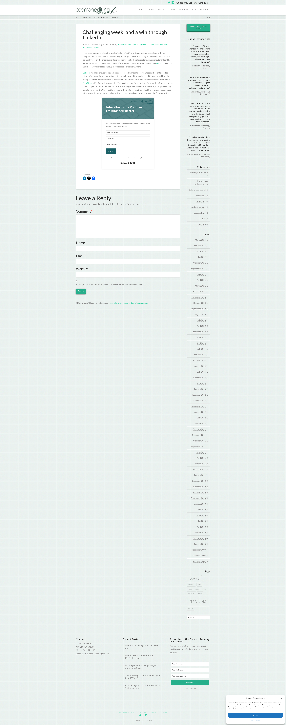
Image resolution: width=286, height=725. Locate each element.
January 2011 (200, 475)
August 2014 (200, 366)
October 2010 (199, 492)
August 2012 (200, 412)
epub (199, 584)
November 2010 (198, 486)
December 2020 (198, 297)
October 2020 (199, 303)
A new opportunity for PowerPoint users (142, 646)
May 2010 (201, 521)
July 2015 (201, 349)
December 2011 (198, 435)
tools (200, 593)
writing (190, 608)
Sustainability (200, 213)
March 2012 (200, 423)
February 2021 (199, 291)
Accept (255, 715)
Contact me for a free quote (198, 27)
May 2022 (201, 257)
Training (172, 9)
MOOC (190, 589)
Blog (194, 9)
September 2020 (198, 308)
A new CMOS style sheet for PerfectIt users (139, 656)
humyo (159, 63)
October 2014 (199, 360)
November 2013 (198, 377)
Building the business (129, 45)
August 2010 (200, 504)
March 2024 (200, 240)
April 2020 (201, 326)
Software (200, 201)
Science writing (200, 589)
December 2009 (198, 549)
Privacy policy (255, 721)
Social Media (200, 195)
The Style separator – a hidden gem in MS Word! (142, 676)
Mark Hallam (145, 722)
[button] (281, 698)
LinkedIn (86, 72)
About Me (183, 9)
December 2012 (198, 395)
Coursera (191, 584)
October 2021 (199, 263)
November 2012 (198, 400)
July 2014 (201, 372)
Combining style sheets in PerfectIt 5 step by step (142, 686)
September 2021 (198, 268)
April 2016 (201, 343)
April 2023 (201, 251)
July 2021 (201, 274)
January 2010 (200, 544)
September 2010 (198, 498)
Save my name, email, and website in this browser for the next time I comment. (109, 284)
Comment (84, 211)
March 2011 (200, 463)
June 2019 (201, 337)
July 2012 (201, 417)
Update (201, 224)
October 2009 (199, 561)
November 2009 (198, 555)
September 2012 (198, 406)
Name (81, 243)
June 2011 (201, 452)
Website (82, 269)
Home (141, 9)
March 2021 (200, 286)
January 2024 (200, 245)
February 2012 (199, 429)
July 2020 (201, 320)
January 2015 (200, 354)
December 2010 (198, 481)
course (194, 578)
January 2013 (200, 389)
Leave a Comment (92, 47)
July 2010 (201, 509)
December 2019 (198, 331)
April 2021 (201, 280)
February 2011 (199, 469)
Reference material (197, 190)
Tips (204, 218)
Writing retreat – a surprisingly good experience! (140, 666)
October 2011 (199, 440)
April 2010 (201, 527)
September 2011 (198, 446)
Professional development (155, 45)
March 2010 (200, 532)
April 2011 (201, 458)
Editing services (155, 7)
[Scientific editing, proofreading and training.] (96, 10)
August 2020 (200, 314)
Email (81, 256)
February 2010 (199, 538)
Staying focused (197, 207)
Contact (204, 9)
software (191, 593)
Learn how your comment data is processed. (129, 303)
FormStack (87, 83)
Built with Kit (128, 163)
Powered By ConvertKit (190, 688)
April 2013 (201, 383)
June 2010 (201, 515)
